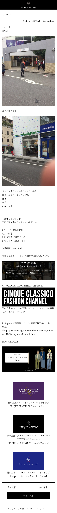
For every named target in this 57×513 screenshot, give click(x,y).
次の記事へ (12, 487)
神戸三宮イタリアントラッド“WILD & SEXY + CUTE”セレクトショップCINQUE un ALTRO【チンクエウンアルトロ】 (28, 439)
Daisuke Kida (48, 21)
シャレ (7, 14)
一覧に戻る (28, 495)
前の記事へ (44, 487)
